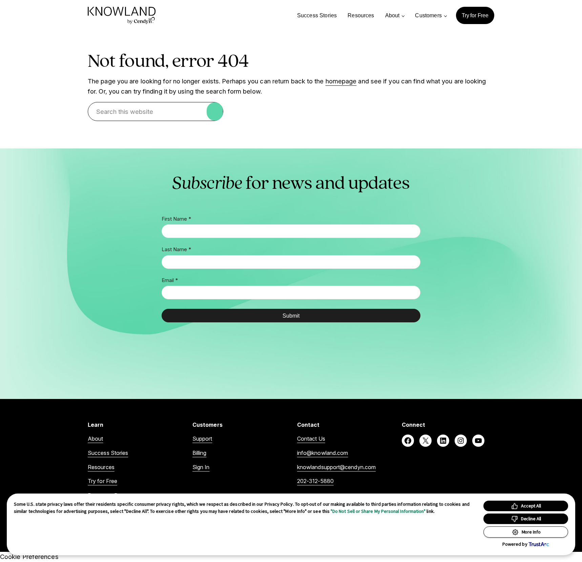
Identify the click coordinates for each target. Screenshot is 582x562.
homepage (341, 81)
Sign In (201, 467)
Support (202, 438)
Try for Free (102, 481)
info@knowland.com (322, 452)
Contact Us (311, 438)
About (95, 438)
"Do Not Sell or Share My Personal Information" (378, 511)
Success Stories (108, 452)
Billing (199, 452)
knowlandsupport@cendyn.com (336, 467)
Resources (101, 467)
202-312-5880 (315, 481)
